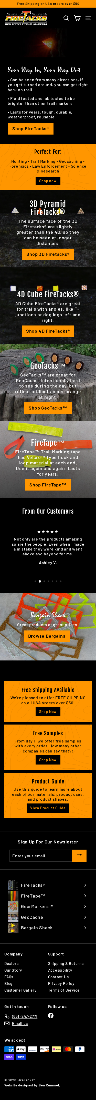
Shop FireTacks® (30, 128)
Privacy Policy (61, 983)
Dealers (11, 963)
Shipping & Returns (66, 963)
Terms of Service (64, 990)
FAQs (8, 976)
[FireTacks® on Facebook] (51, 1015)
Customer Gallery (20, 990)
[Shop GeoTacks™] (48, 382)
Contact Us (58, 976)
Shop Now (48, 711)
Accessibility (60, 970)
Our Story (13, 970)
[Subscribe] (79, 856)
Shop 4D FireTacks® (48, 331)
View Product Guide (48, 808)
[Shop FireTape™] (48, 459)
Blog (8, 983)
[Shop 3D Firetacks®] (48, 228)
